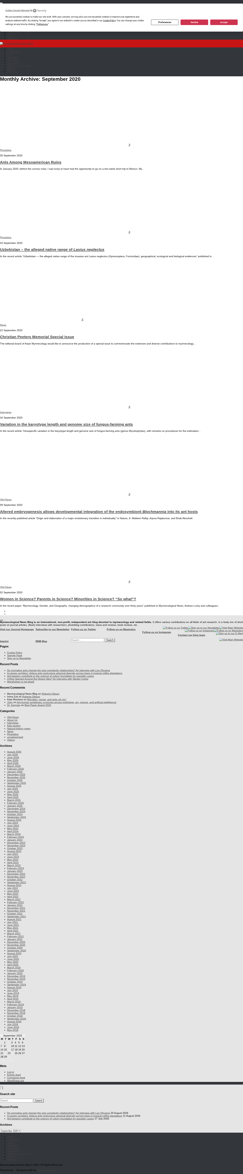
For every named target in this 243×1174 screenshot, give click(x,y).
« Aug (3, 1060)
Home (10, 48)
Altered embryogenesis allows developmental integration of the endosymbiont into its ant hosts (99, 512)
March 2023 (14, 865)
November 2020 (16, 944)
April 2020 (13, 964)
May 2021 (12, 927)
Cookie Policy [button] (109, 20)
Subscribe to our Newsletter (52, 629)
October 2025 (15, 780)
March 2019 (14, 1001)
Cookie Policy (14, 652)
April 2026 (13, 763)
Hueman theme (46, 1170)
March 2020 (14, 967)
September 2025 (16, 783)
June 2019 (13, 993)
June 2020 (13, 959)
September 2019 (16, 984)
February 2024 (15, 837)
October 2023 (15, 848)
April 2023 (13, 862)
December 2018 (16, 1010)
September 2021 (16, 916)
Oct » (12, 1060)
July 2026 (12, 754)
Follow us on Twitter (83, 629)
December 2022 (16, 873)
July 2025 (12, 788)
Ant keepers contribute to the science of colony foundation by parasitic (50, 676)
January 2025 (15, 805)
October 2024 (15, 814)
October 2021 (15, 913)
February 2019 (15, 1004)
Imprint (4, 641)
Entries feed (14, 1074)
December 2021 (16, 908)
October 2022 (15, 879)
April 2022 (13, 896)
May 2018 (12, 1030)
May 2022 (12, 893)
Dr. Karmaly (13, 705)
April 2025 (13, 797)
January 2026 (15, 771)
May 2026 (12, 760)
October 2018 (15, 1015)
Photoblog (13, 57)
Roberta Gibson (50, 693)
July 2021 (12, 922)
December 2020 (16, 942)
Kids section (14, 63)
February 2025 (15, 802)
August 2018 (14, 1021)
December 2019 (16, 976)
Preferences (164, 22)
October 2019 (15, 981)
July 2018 (12, 1024)
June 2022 (13, 891)
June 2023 (13, 856)
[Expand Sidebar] (1, 620)
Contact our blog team (191, 635)
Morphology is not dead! (20, 681)
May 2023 (12, 859)
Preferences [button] (42, 24)
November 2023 (16, 845)
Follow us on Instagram (156, 632)
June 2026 (13, 757)
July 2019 (12, 990)
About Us (12, 38)
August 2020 (14, 953)
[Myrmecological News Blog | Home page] (16, 43)
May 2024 (12, 828)
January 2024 (15, 839)
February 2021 (15, 936)
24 (12, 1053)
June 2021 (13, 925)
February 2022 (15, 902)
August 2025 (14, 785)
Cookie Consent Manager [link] (17, 10)
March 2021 (14, 933)
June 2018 (13, 1027)
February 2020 (15, 970)
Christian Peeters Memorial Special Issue (37, 337)
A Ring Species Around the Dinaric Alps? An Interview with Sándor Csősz (47, 678)
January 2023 (15, 871)
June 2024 (13, 825)
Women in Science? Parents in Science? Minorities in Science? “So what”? (68, 599)
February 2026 (15, 768)
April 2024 (13, 831)
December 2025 (16, 774)
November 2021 (16, 910)
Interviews (13, 51)
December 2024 (16, 808)
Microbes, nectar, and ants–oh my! (46, 699)
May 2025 (12, 794)
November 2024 (16, 811)
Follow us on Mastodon (121, 629)
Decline (194, 22)
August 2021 (14, 919)
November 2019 (16, 979)
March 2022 (14, 899)
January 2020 (15, 973)
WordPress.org (15, 1080)
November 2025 (16, 777)
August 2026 (14, 751)
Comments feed (16, 1077)
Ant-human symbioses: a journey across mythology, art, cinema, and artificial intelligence (66, 702)
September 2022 (16, 882)
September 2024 (16, 817)
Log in (10, 1072)
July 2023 (12, 854)
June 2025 (13, 791)
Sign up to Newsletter (19, 658)
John (10, 702)
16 (9, 1049)
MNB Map (41, 641)
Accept (224, 22)
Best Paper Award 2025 (38, 705)
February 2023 (15, 868)
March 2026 (14, 766)
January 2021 (15, 939)
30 (9, 1056)
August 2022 (14, 885)
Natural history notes (18, 32)
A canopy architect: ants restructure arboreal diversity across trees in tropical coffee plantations (64, 673)
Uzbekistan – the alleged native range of (52, 249)
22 (5, 1053)
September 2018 (16, 1018)
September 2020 (16, 950)
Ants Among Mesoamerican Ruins (30, 162)
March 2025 (14, 800)
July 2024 (12, 822)
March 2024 (14, 834)
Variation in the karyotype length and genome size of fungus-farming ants (66, 424)
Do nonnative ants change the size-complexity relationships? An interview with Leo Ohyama (58, 670)
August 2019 (14, 987)
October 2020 (15, 947)
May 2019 (12, 996)
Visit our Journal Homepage (17, 629)
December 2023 (16, 842)
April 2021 (13, 930)
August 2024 (14, 820)
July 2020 (12, 956)
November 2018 (16, 1013)
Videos (11, 35)
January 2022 (15, 905)
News (10, 54)
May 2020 (12, 961)
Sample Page (14, 655)
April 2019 (13, 998)
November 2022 (16, 876)
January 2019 (15, 1007)
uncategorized (15, 737)
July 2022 (12, 888)
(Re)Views (13, 60)
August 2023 (14, 851)
